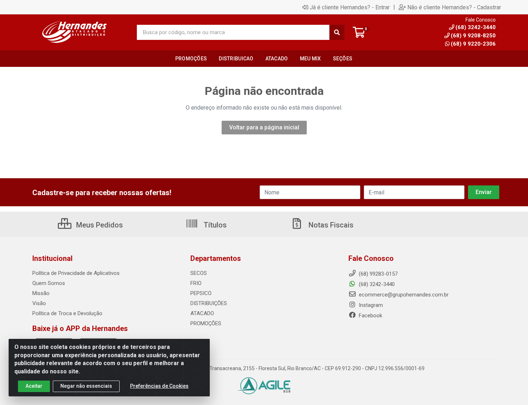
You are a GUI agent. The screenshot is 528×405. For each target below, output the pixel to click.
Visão (39, 303)
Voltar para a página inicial (264, 127)
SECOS (198, 273)
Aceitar (34, 386)
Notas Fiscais (330, 225)
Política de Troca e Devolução (67, 313)
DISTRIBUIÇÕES (208, 303)
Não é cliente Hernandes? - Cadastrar (454, 7)
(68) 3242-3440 (376, 284)
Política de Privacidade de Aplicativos (76, 273)
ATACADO (202, 313)
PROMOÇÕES (205, 323)
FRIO (196, 283)
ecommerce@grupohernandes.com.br (403, 294)
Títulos (214, 225)
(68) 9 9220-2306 (473, 44)
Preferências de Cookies (159, 386)
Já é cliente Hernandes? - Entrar (350, 7)
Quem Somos (48, 283)
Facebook (369, 315)
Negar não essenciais (86, 386)
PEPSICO (201, 293)
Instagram (370, 305)
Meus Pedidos (98, 225)
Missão (41, 293)
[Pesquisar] (336, 32)
